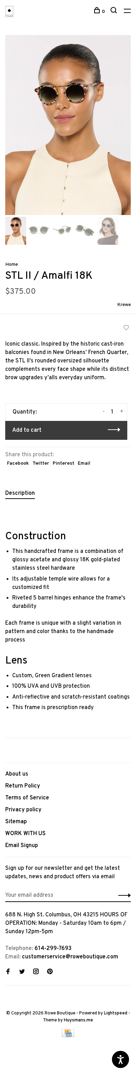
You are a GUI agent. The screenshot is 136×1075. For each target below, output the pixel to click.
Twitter (40, 463)
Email (84, 463)
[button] (15, 243)
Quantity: (25, 412)
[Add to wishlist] (126, 328)
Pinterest (63, 463)
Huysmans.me (78, 1020)
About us (16, 774)
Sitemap (16, 821)
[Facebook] (8, 972)
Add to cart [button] (26, 430)
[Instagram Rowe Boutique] (36, 972)
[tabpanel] (68, 125)
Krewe (124, 305)
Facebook (18, 463)
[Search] (115, 12)
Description (20, 493)
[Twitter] (22, 972)
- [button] (104, 411)
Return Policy (22, 786)
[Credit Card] (68, 1035)
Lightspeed (115, 1013)
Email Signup (21, 845)
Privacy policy (23, 809)
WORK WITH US (25, 833)
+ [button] (121, 411)
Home (11, 265)
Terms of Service (27, 798)
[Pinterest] (50, 972)
